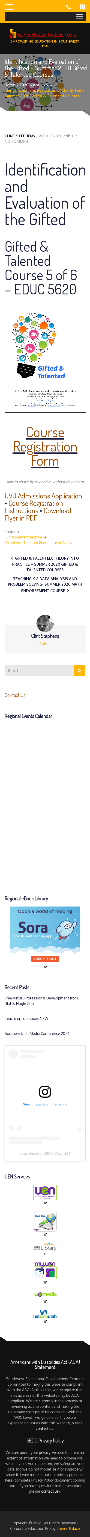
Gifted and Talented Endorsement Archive (40, 542)
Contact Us (15, 695)
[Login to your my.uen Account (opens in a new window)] (45, 1273)
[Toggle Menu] (79, 16)
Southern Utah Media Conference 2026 (37, 1033)
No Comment (17, 141)
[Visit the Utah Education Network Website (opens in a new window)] (45, 1195)
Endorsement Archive (24, 537)
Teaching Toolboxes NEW (26, 1018)
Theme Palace (68, 1528)
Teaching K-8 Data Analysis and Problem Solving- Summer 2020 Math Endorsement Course (45, 584)
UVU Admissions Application (43, 495)
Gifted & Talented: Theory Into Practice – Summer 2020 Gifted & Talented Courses (45, 564)
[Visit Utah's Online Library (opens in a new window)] (45, 1249)
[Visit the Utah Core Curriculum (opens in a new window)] (45, 1223)
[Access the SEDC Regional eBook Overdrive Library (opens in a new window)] (45, 938)
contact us (44, 1428)
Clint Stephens (20, 136)
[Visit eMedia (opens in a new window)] (45, 1297)
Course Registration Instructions (34, 506)
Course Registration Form (45, 446)
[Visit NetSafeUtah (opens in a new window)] (45, 1317)
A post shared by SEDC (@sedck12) (45, 1153)
